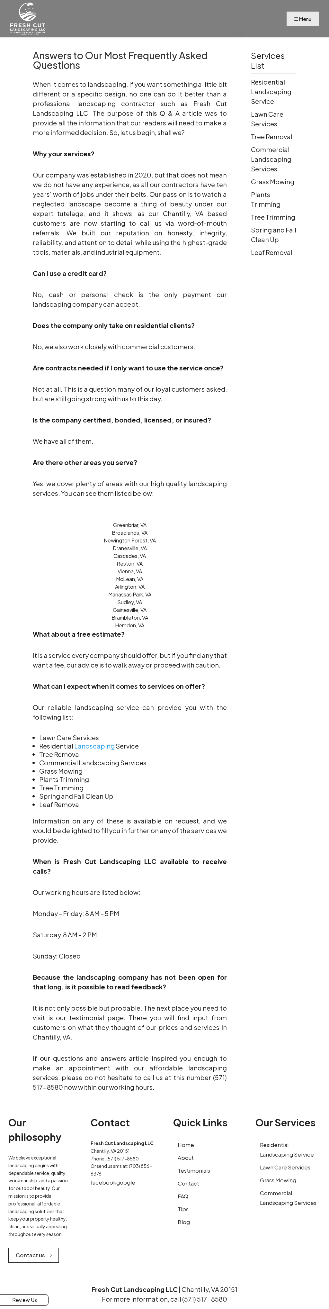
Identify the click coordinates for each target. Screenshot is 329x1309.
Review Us (24, 1299)
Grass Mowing (278, 1180)
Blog (184, 1221)
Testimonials (194, 1170)
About (186, 1157)
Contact (188, 1183)
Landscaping (94, 746)
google (125, 1182)
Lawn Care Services (285, 1167)
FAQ (183, 1196)
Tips (183, 1209)
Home (186, 1144)
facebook (103, 1182)
